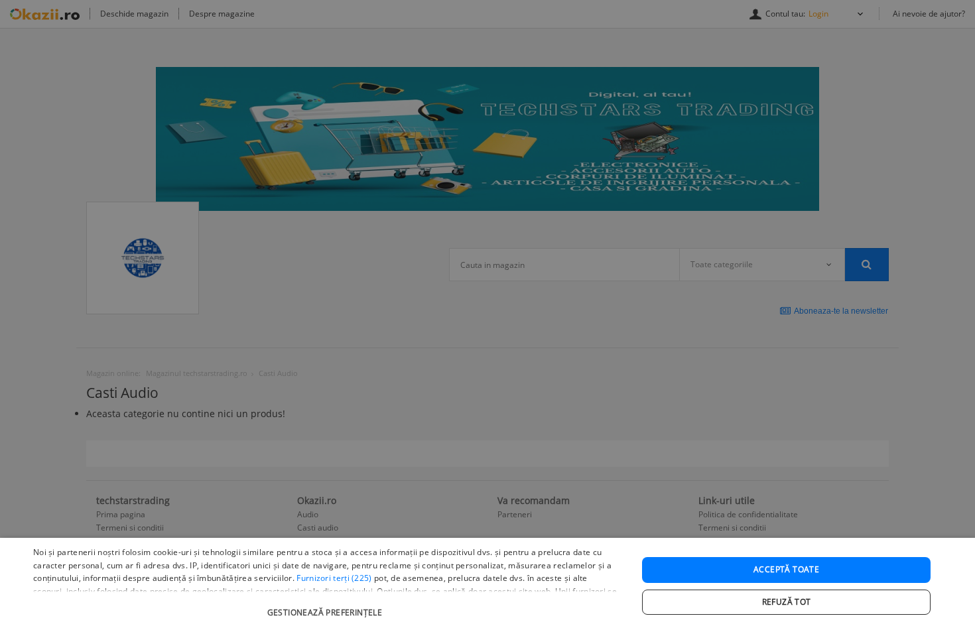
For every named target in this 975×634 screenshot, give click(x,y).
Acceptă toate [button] (786, 569)
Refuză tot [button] (786, 601)
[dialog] (487, 586)
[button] (326, 605)
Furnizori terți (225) (333, 578)
